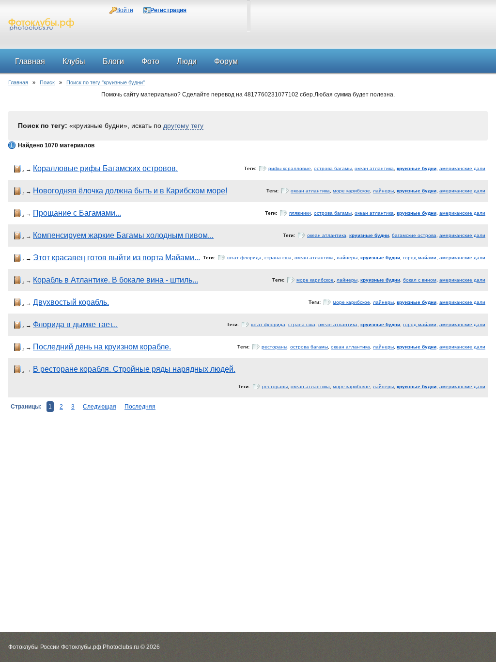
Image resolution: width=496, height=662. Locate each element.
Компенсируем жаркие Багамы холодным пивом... (123, 235)
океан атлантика (374, 168)
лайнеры (383, 190)
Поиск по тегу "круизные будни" (105, 82)
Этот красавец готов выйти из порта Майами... (116, 257)
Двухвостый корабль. (71, 302)
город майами (419, 257)
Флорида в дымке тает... (75, 324)
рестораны (274, 346)
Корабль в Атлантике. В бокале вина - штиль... (115, 280)
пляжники (300, 213)
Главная (18, 82)
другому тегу (183, 125)
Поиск (47, 82)
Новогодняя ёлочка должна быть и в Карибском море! (130, 191)
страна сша (278, 257)
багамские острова (414, 235)
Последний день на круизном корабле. (102, 347)
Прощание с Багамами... (77, 213)
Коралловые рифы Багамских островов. (105, 168)
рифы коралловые (289, 168)
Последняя (139, 406)
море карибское (351, 190)
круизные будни (416, 168)
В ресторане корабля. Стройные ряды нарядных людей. (134, 369)
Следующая (99, 406)
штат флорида (244, 257)
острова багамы (333, 168)
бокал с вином (419, 280)
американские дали (462, 168)
